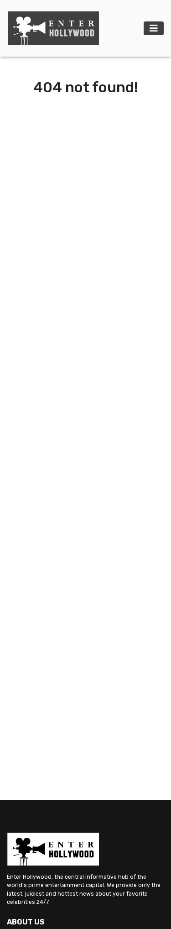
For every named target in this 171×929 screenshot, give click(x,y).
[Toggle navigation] (154, 28)
